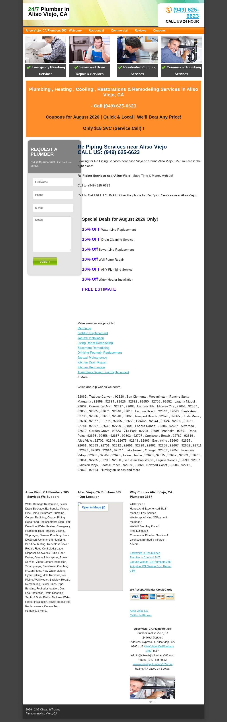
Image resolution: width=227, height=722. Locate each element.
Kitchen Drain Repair (92, 362)
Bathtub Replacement (93, 333)
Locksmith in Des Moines (145, 553)
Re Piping (84, 328)
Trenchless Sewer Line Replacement (103, 372)
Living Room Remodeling (95, 343)
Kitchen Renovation (91, 367)
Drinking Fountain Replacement (100, 352)
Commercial (119, 30)
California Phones (141, 615)
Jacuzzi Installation (91, 338)
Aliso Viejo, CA (139, 611)
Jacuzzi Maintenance (92, 357)
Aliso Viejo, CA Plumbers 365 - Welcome (54, 30)
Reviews (140, 30)
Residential (96, 30)
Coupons (159, 30)
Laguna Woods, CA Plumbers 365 (150, 561)
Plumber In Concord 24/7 (145, 557)
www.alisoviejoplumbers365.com (152, 664)
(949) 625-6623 (120, 105)
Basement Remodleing (94, 347)
